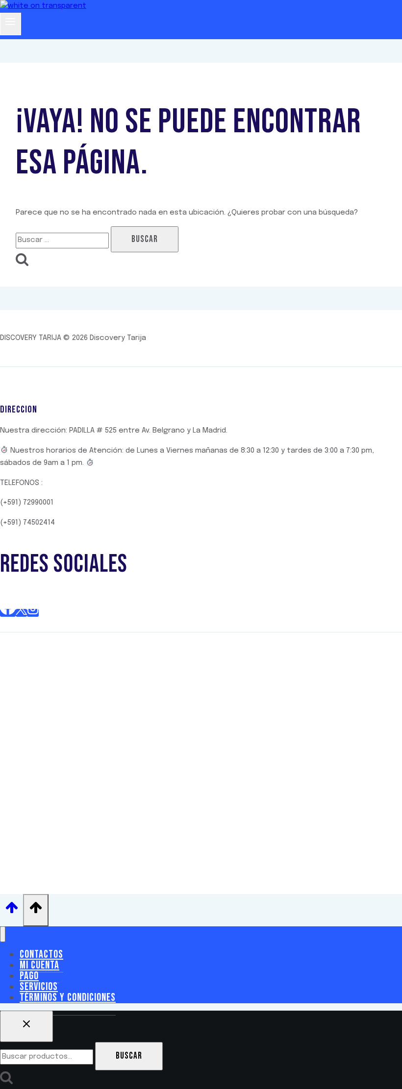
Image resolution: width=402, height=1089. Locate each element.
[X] (21, 613)
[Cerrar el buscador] (26, 1026)
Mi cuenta (39, 965)
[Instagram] (33, 613)
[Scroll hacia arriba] (11, 910)
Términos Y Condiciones (68, 997)
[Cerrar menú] (2, 934)
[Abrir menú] (10, 24)
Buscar (129, 1056)
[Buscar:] (63, 240)
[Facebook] (8, 613)
